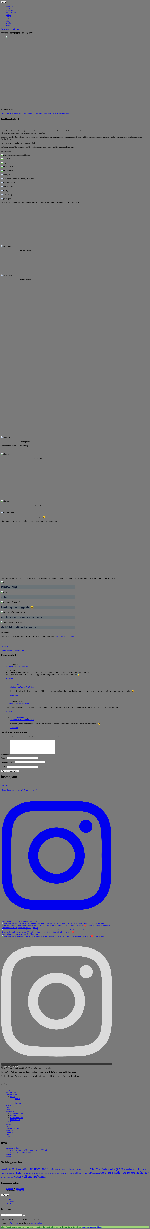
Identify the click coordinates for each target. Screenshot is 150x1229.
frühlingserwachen (17, 1113)
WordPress (14, 1223)
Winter (67, 113)
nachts (8, 19)
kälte (14, 1173)
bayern (3, 113)
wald (11, 1177)
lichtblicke (9, 17)
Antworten (10, 678)
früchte (105, 1169)
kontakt (8, 1199)
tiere (7, 1126)
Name (4, 758)
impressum (10, 1201)
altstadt (11, 1169)
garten (8, 1109)
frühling (111, 1169)
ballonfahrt (10, 1154)
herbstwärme (15, 1116)
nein (84, 1227)
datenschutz (10, 1203)
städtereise (129, 1172)
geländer (126, 1169)
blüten (27, 1169)
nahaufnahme (47, 1173)
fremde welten (11, 13)
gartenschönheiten (12, 1148)
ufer (8, 1177)
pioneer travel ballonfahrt (55, 113)
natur (7, 21)
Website (4, 767)
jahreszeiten (10, 1111)
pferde (59, 1173)
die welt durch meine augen (11, 29)
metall (32, 1173)
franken (18, 1103)
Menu (4, 2)
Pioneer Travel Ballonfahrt (64, 636)
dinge (8, 8)
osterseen (4, 646)
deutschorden (52, 1169)
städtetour (142, 1172)
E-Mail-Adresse (7, 762)
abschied (3, 1169)
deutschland (38, 1169)
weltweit (9, 1105)
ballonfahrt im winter (38, 113)
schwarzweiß (86, 1173)
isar (2, 1173)
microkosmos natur (13, 1128)
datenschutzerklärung (94, 1227)
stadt (116, 1172)
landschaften (11, 113)
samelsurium (10, 23)
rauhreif (65, 1172)
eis (59, 1169)
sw (2, 1177)
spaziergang (106, 1172)
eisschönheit (64, 1169)
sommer (95, 1173)
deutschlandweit (12, 1095)
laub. (28, 1173)
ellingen (71, 1169)
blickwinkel (10, 6)
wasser (8, 25)
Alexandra (21, 685)
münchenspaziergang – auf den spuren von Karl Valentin (27, 1150)
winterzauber (25, 113)
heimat (8, 15)
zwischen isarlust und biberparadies (14, 650)
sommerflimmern (16, 1118)
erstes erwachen (81, 1169)
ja (82, 1227)
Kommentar (5, 754)
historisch (140, 1168)
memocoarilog (36, 1223)
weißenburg (29, 1176)
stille (121, 1173)
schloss (78, 1173)
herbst (131, 1169)
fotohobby (9, 10)
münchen (18, 1101)
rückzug (72, 1173)
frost (100, 1169)
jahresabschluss (8, 1173)
